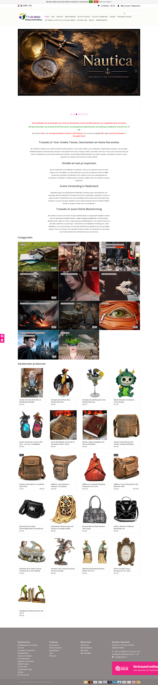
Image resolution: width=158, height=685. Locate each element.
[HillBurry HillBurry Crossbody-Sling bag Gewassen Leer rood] (95, 467)
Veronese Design (124, 17)
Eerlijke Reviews (23, 664)
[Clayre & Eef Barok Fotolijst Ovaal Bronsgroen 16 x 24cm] (126, 551)
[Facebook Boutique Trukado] (71, 632)
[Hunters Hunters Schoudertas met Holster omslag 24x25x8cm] (126, 425)
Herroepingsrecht (24, 658)
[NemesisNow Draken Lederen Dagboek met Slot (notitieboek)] (95, 425)
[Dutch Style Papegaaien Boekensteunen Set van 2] (32, 594)
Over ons (21, 648)
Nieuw (91, 20)
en (21, 6)
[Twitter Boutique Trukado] (75, 632)
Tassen (112, 17)
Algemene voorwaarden (26, 661)
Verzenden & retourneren (26, 650)
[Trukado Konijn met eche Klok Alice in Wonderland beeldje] (32, 382)
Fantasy (60, 17)
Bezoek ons (82, 20)
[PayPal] (138, 682)
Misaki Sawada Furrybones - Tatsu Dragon (124, 401)
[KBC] (119, 682)
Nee (96, 2)
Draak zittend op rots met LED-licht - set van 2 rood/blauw (31, 443)
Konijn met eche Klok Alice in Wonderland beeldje (30, 401)
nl (18, 6)
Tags (51, 653)
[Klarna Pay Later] (133, 682)
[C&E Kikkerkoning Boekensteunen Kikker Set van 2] (95, 551)
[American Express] (114, 682)
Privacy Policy (22, 667)
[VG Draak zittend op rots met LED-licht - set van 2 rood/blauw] (32, 425)
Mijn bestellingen (86, 648)
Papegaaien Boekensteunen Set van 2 (31, 612)
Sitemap (20, 672)
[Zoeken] (124, 13)
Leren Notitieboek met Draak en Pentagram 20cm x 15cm (63, 443)
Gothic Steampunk (100, 17)
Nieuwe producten (55, 648)
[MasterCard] (90, 682)
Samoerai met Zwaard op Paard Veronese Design (63, 570)
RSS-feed (52, 656)
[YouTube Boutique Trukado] (83, 632)
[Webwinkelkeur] (126, 668)
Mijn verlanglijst (86, 653)
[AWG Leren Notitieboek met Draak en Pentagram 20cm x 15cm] (63, 425)
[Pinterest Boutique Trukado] (79, 632)
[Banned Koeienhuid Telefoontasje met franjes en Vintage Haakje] (63, 509)
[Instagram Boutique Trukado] (86, 632)
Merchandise (70, 17)
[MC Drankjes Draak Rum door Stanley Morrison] (63, 382)
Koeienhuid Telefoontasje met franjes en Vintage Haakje (62, 527)
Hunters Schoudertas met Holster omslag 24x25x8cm (124, 443)
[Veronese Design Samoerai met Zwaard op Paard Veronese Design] (63, 551)
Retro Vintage (84, 17)
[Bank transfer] (124, 682)
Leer (53, 17)
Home (47, 17)
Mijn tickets (84, 650)
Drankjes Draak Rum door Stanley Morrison (60, 401)
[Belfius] (128, 682)
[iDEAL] (85, 682)
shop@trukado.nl (121, 657)
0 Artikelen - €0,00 (108, 6)
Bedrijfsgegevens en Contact (27, 645)
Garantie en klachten (25, 656)
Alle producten (54, 645)
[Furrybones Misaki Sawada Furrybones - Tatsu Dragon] (126, 382)
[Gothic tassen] (79, 64)
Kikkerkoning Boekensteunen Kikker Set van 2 (93, 570)
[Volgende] (136, 71)
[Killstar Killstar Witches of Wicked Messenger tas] (126, 509)
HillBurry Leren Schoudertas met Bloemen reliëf (126, 485)
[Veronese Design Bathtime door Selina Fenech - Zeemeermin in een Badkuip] (32, 551)
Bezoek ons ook (23, 675)
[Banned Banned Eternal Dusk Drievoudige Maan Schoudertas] (32, 509)
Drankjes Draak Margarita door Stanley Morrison (94, 401)
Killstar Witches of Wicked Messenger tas (123, 527)
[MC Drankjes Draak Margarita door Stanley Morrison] (95, 382)
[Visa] (95, 682)
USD (30, 6)
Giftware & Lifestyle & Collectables (60, 20)
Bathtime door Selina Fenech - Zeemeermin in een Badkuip (30, 570)
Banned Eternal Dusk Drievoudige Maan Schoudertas (31, 527)
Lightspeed (50, 682)
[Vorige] (22, 71)
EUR (25, 6)
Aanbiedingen (101, 20)
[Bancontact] (99, 682)
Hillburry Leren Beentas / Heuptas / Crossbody (60, 485)
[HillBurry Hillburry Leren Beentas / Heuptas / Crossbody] (63, 467)
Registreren (85, 645)
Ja (91, 2)
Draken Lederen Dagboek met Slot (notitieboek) (93, 443)
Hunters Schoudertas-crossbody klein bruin (31, 485)
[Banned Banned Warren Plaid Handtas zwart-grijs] (95, 509)
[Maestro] (109, 682)
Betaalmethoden (23, 653)
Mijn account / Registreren (130, 6)
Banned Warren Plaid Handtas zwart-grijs (93, 527)
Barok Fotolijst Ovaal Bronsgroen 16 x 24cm (122, 570)
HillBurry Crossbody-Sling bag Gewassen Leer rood (93, 485)
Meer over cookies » (105, 2)
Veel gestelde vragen (25, 669)
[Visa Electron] (104, 682)
